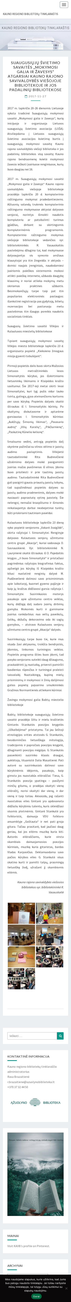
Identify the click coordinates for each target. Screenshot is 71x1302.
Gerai (36, 1296)
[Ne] (66, 1288)
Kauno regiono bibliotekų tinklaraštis (30, 14)
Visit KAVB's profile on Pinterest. (28, 1246)
